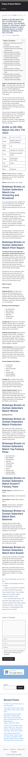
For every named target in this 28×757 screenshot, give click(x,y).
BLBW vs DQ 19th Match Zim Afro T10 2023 (13, 44)
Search (6, 685)
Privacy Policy (21, 749)
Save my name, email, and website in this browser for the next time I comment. (14, 652)
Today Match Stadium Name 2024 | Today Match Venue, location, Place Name (14, 709)
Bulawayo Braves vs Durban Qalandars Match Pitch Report (12, 53)
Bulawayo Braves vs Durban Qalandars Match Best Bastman (13, 75)
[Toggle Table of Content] (22, 41)
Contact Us (13, 749)
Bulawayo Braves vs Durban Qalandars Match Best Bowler (12, 78)
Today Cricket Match (11, 4)
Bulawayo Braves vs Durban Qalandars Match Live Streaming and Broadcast (13, 48)
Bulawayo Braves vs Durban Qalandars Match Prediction (12, 60)
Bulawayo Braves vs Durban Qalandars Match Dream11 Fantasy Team (13, 70)
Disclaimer (14, 752)
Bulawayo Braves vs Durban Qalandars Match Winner (12, 56)
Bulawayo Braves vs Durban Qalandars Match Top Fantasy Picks (12, 65)
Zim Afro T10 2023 (15, 137)
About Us (5, 749)
